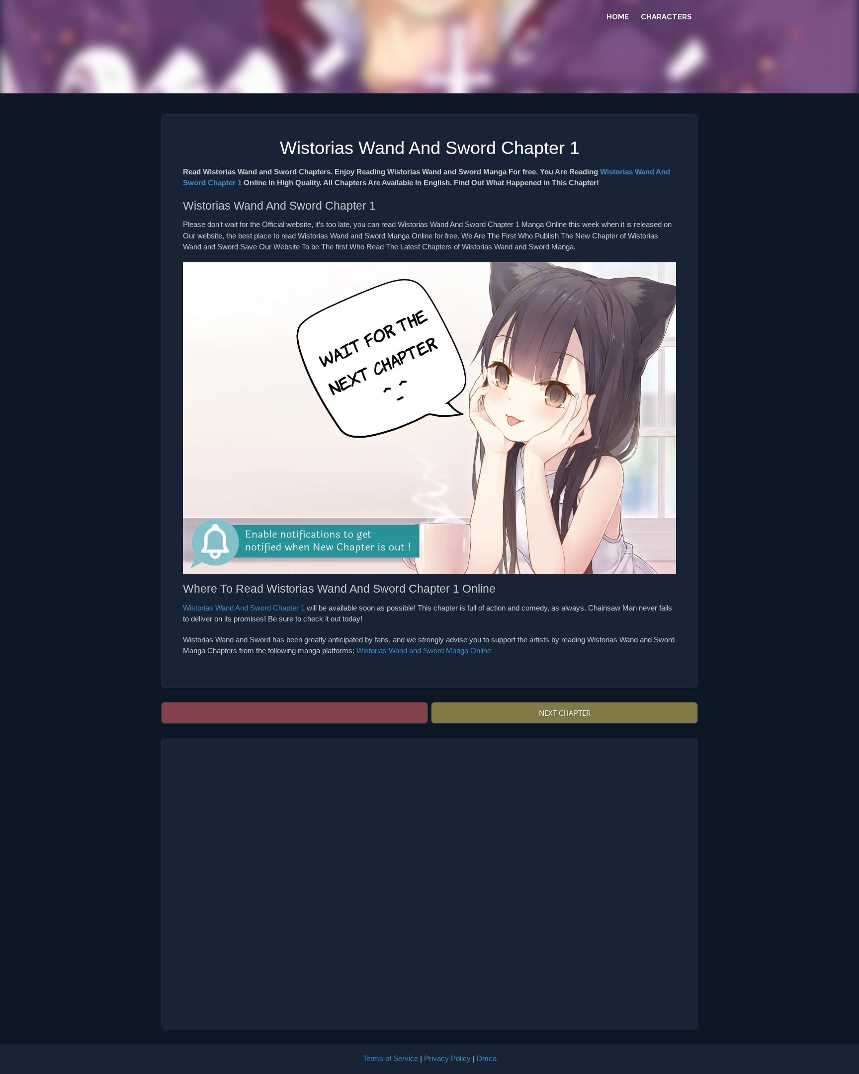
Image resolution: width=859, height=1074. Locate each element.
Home (617, 16)
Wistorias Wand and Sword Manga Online (423, 650)
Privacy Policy (447, 1058)
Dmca (487, 1058)
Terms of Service (390, 1058)
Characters (666, 16)
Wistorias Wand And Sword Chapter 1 (244, 608)
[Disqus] (429, 884)
